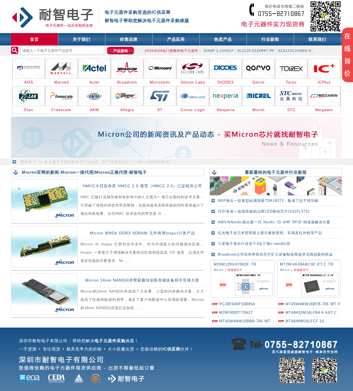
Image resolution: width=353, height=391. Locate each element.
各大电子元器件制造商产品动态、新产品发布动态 (86, 162)
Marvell (61, 82)
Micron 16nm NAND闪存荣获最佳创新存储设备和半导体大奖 (142, 280)
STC (291, 110)
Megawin (324, 110)
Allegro (127, 110)
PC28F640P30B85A (237, 304)
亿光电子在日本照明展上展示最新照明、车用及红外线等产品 (270, 233)
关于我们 (81, 39)
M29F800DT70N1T (236, 312)
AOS (28, 82)
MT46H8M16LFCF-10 (304, 321)
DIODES (226, 82)
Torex (291, 82)
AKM (94, 110)
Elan (28, 110)
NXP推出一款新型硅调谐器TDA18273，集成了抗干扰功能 (268, 201)
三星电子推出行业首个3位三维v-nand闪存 (254, 244)
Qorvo (258, 82)
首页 (34, 39)
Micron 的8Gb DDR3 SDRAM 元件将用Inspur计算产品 (142, 233)
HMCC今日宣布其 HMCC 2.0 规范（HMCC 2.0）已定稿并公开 (142, 186)
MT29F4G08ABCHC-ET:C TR (306, 264)
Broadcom (127, 82)
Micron (219, 269)
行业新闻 (270, 39)
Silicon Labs (193, 82)
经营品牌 (129, 39)
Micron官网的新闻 (153, 162)
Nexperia (226, 110)
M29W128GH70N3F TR (235, 264)
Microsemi (160, 82)
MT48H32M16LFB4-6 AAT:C (311, 312)
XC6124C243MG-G (294, 51)
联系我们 (317, 39)
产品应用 (176, 39)
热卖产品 (223, 39)
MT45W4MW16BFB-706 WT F (313, 304)
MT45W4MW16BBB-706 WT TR (248, 321)
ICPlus (324, 82)
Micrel (258, 110)
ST (160, 110)
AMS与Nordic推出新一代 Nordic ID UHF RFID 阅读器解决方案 (274, 222)
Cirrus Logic (193, 110)
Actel (94, 82)
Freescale (61, 110)
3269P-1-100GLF (219, 51)
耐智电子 (28, 162)
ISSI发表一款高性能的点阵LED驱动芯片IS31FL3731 (264, 211)
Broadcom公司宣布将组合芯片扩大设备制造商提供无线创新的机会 (275, 254)
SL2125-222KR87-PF (255, 51)
